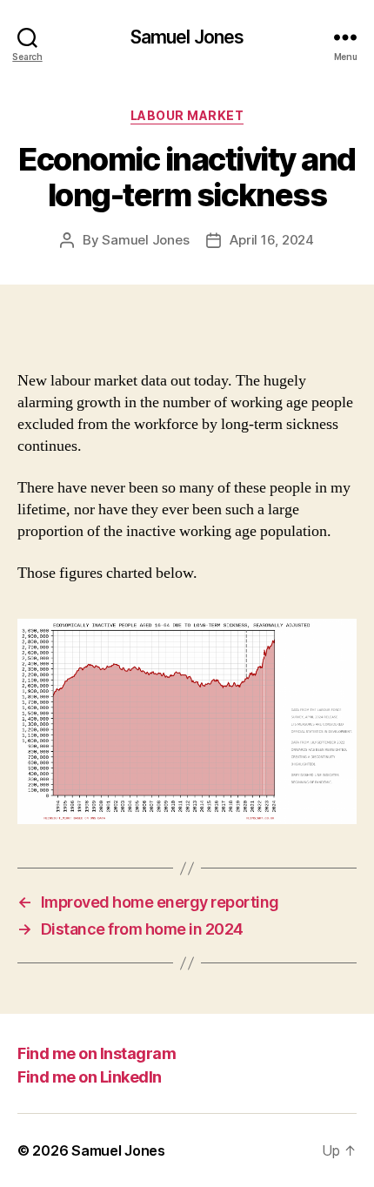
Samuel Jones (187, 37)
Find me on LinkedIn (89, 1077)
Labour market (187, 115)
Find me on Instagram (96, 1053)
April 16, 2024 (271, 239)
